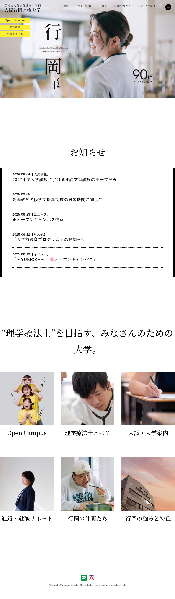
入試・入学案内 (146, 6)
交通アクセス (15, 34)
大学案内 (66, 6)
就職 (104, 6)
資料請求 (14, 27)
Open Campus (15, 20)
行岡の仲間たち (122, 6)
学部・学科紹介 (86, 6)
